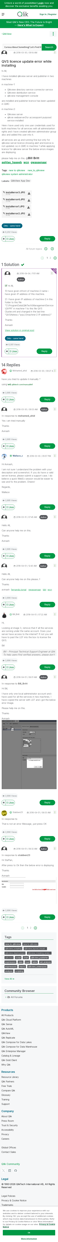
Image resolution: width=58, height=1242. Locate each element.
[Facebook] (16, 1170)
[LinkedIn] (9, 1170)
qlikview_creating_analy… (39, 953)
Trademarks (7, 1205)
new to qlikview (17, 170)
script (18, 957)
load (27, 962)
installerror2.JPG (15, 213)
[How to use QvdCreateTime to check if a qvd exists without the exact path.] (52, 248)
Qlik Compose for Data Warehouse (19, 1046)
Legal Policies (8, 1196)
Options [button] (53, 34)
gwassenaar (39, 162)
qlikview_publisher (39, 957)
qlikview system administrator (17, 174)
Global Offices (8, 1147)
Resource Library (10, 1077)
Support (5, 1104)
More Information (29, 1239)
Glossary (5, 1095)
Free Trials (6, 1086)
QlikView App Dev (20, 181)
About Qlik (6, 1116)
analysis (9, 971)
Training (5, 1099)
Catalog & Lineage (10, 1055)
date (20, 962)
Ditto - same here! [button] (12, 226)
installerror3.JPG (15, 192)
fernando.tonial (18, 589)
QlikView (7, 33)
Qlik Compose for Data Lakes (16, 1042)
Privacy (5, 1134)
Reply (47, 238)
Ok (29, 1232)
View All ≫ (9, 979)
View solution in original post (19, 330)
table (34, 962)
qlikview (9, 957)
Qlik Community (10, 1164)
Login (41, 3)
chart (26, 957)
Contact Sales (8, 1152)
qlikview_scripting (13, 948)
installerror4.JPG (15, 199)
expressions (11, 966)
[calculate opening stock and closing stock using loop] (47, 248)
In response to (18, 415)
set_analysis (45, 962)
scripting (19, 971)
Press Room (7, 1120)
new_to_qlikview (36, 170)
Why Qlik (5, 1064)
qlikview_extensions (37, 966)
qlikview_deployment (15, 953)
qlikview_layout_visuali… (35, 948)
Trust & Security (9, 1125)
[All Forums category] (6, 997)
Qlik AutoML (7, 1028)
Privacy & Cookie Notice (13, 1200)
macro (22, 966)
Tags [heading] (8, 937)
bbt (44, 589)
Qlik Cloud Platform (11, 1019)
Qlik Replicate (8, 1037)
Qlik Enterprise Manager (13, 1051)
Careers (5, 1138)
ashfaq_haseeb (12, 162)
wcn (26, 162)
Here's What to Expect (31, 25)
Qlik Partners (7, 1081)
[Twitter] (3, 1170)
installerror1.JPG (15, 206)
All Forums (17, 997)
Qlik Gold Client (9, 1060)
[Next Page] (55, 258)
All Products (7, 1015)
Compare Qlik (8, 1090)
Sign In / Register (48, 14)
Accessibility (7, 1129)
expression (10, 962)
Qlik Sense (6, 1024)
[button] (55, 52)
